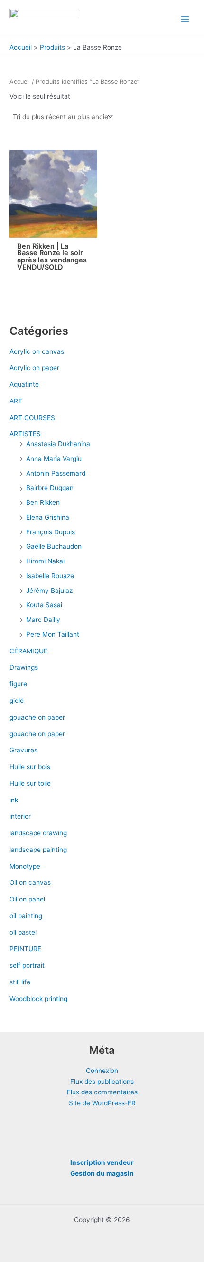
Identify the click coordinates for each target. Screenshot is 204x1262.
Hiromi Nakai (45, 561)
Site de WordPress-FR (102, 1103)
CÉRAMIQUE (28, 651)
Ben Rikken (43, 502)
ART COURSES (32, 417)
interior (20, 816)
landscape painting (38, 849)
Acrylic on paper (34, 367)
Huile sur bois (29, 767)
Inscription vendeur (102, 1162)
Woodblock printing (38, 998)
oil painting (25, 916)
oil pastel (23, 932)
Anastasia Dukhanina (58, 444)
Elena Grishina (47, 517)
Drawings (23, 667)
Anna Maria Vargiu (54, 458)
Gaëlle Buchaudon (54, 546)
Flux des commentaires (102, 1092)
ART (15, 401)
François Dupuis (50, 532)
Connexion (102, 1070)
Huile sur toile (30, 783)
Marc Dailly (43, 619)
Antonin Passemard (55, 473)
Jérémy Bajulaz (49, 590)
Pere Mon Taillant (52, 634)
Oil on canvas (30, 882)
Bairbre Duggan (50, 487)
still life (19, 982)
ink (13, 800)
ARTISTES (25, 434)
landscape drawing (38, 833)
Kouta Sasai (44, 605)
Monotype (24, 866)
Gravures (23, 750)
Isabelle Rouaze (50, 576)
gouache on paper (37, 717)
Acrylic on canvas (36, 351)
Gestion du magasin (102, 1173)
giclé (16, 700)
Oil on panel (27, 899)
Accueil (19, 81)
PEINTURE (25, 948)
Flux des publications (102, 1081)
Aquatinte (24, 384)
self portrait (27, 965)
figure (18, 684)
